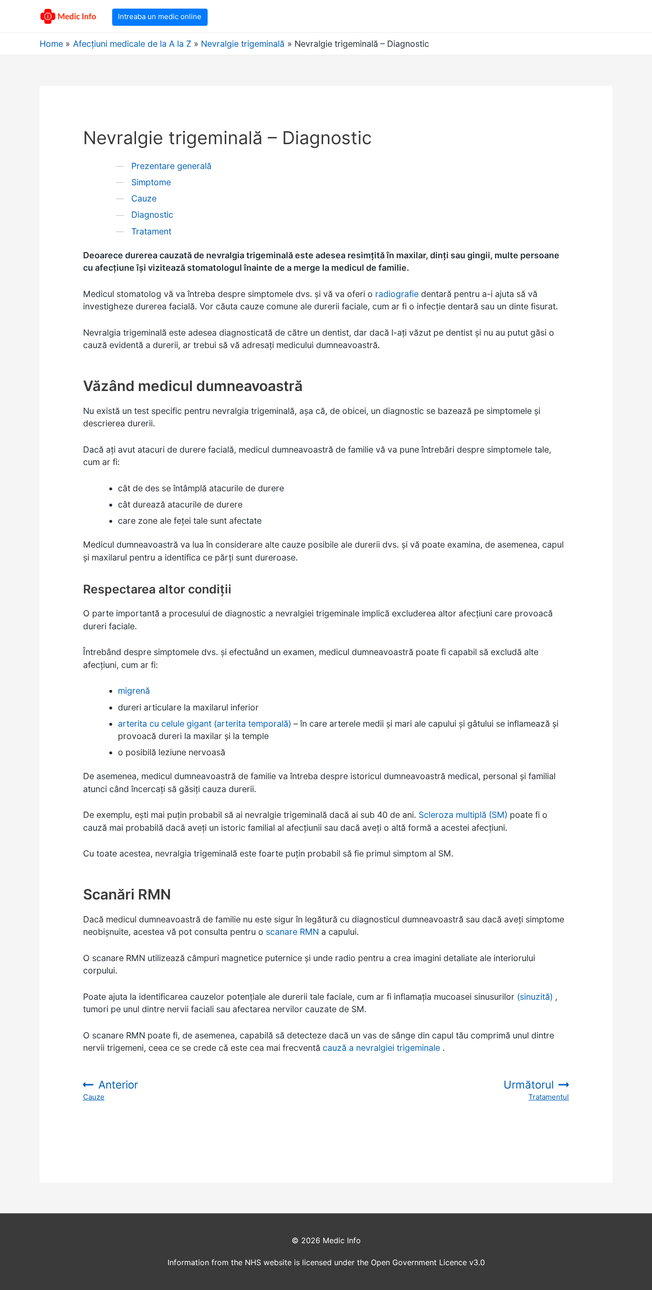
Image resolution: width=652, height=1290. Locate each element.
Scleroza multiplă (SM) (463, 815)
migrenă (134, 691)
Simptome (151, 182)
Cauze (144, 198)
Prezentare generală (171, 166)
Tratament (151, 231)
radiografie (397, 294)
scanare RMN (292, 932)
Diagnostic (152, 215)
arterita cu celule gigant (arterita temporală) (204, 724)
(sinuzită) (535, 997)
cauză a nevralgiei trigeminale (381, 1048)
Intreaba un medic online (159, 16)
